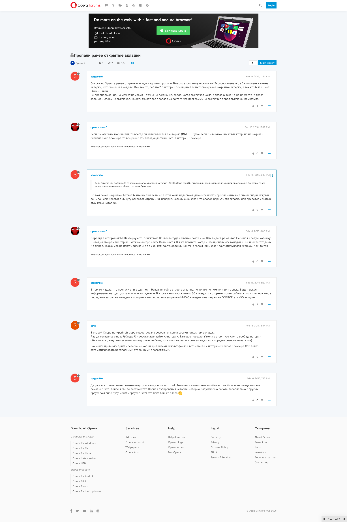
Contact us (261, 462)
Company (262, 428)
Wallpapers (132, 447)
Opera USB (79, 463)
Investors (260, 452)
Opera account (134, 442)
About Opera (262, 437)
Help (171, 428)
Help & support (177, 437)
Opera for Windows (84, 443)
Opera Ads (132, 452)
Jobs (258, 447)
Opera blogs (175, 442)
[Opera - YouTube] (84, 511)
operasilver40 (99, 127)
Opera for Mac (81, 448)
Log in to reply (267, 63)
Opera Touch (80, 486)
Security (216, 437)
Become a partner (266, 457)
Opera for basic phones (86, 491)
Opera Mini (79, 481)
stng (93, 325)
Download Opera (175, 30)
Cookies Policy (219, 447)
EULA (214, 452)
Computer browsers (81, 436)
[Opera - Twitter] (77, 511)
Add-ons (130, 437)
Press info (261, 442)
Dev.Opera (174, 452)
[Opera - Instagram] (98, 511)
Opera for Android (83, 476)
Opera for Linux (81, 453)
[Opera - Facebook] (71, 510)
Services (132, 428)
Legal (215, 428)
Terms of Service (221, 457)
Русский (80, 63)
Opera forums (176, 447)
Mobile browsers (80, 469)
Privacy (215, 442)
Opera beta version (84, 458)
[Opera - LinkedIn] (91, 511)
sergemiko (97, 76)
